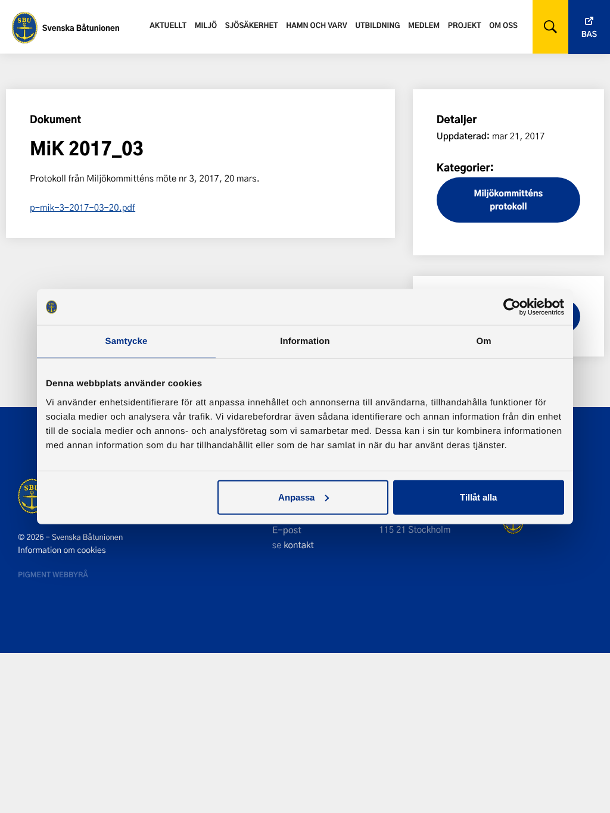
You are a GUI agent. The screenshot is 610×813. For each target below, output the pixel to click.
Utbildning (377, 25)
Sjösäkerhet (251, 25)
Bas (589, 34)
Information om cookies (62, 550)
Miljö (206, 25)
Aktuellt (168, 25)
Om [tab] (483, 341)
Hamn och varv (316, 25)
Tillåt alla (478, 497)
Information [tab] (305, 341)
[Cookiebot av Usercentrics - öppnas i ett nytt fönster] (512, 307)
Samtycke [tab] (126, 341)
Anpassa (296, 497)
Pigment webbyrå (53, 574)
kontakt (299, 544)
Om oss (503, 25)
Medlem (424, 25)
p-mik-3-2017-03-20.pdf (82, 207)
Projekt (464, 25)
